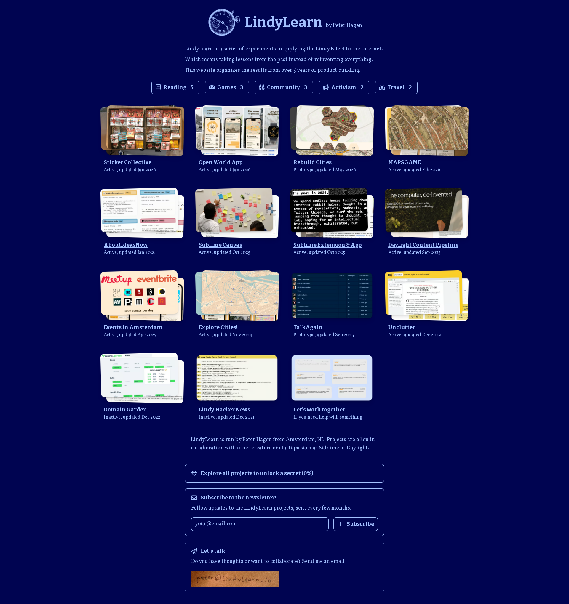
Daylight (357, 448)
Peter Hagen (347, 25)
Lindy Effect (330, 49)
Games (230, 87)
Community (287, 87)
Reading (179, 87)
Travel (399, 87)
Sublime (329, 448)
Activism (347, 87)
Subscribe (360, 524)
